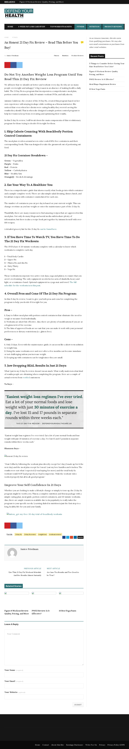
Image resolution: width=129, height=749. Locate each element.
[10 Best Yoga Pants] (71, 600)
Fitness (80, 27)
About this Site (57, 745)
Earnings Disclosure (74, 745)
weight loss (42, 534)
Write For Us (91, 745)
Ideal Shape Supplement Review (102, 84)
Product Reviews (113, 27)
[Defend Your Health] (18, 14)
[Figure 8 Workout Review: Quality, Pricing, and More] (16, 600)
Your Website (14, 692)
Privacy (102, 745)
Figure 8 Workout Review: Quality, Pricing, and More (42, 2)
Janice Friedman (13, 55)
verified (26, 377)
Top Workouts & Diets (61, 27)
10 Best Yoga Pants (67, 611)
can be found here (48, 229)
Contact (45, 745)
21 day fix (18, 534)
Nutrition (94, 27)
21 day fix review (30, 534)
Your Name (13, 670)
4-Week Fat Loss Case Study (31, 27)
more (80, 537)
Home (10, 27)
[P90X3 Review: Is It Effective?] (44, 600)
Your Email (13, 681)
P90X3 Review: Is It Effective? (41, 612)
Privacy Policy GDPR (116, 745)
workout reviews (55, 534)
